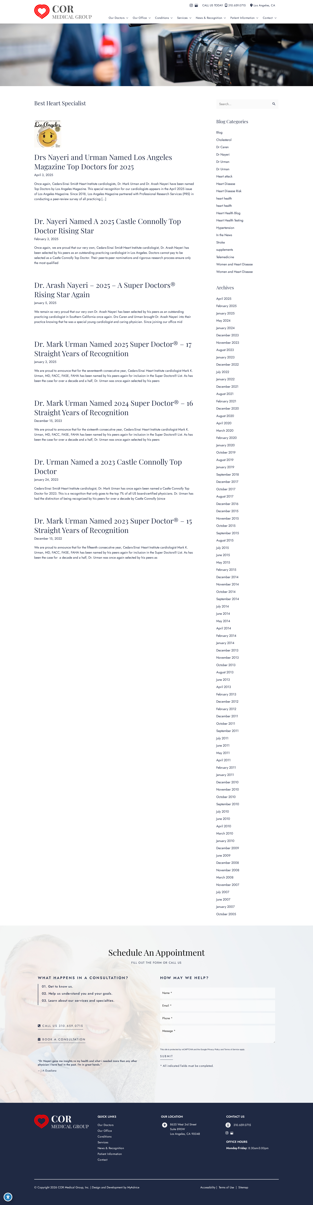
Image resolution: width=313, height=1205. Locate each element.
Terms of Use (226, 1187)
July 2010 (222, 811)
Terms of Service (231, 1049)
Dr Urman (222, 161)
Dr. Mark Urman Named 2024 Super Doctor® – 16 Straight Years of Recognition (113, 407)
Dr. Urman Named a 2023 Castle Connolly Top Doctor (108, 466)
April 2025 (223, 298)
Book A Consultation (63, 1039)
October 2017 (225, 489)
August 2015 (224, 540)
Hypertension (225, 227)
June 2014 (223, 613)
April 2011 (223, 760)
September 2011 (227, 730)
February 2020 (226, 437)
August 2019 (224, 460)
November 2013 (227, 657)
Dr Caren (222, 147)
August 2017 (224, 496)
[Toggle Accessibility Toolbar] (8, 1197)
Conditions (104, 1136)
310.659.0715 (237, 5)
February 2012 (226, 709)
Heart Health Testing (229, 220)
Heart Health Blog (228, 213)
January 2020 (225, 445)
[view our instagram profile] (191, 5)
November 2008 (227, 870)
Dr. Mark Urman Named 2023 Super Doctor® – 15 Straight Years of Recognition (113, 525)
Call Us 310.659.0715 (62, 1026)
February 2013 (226, 694)
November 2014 (227, 584)
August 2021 (224, 393)
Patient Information (110, 1154)
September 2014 (227, 599)
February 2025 (226, 306)
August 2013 (224, 672)
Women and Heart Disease (234, 264)
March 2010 (224, 833)
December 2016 (227, 503)
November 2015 (227, 518)
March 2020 (224, 430)
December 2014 (227, 577)
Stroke (220, 242)
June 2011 (222, 745)
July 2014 (222, 606)
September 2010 (227, 804)
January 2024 (225, 328)
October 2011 (225, 723)
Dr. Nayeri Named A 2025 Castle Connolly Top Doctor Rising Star (107, 225)
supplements (224, 249)
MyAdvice (133, 1187)
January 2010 (225, 840)
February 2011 (226, 767)
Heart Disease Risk (228, 191)
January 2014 (225, 643)
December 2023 (227, 335)
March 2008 (224, 877)
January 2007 (225, 906)
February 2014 (226, 635)
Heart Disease (225, 183)
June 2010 (223, 818)
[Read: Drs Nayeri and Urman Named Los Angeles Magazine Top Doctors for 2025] (47, 133)
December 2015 (227, 511)
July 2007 (222, 892)
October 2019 (225, 452)
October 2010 (226, 797)
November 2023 (227, 342)
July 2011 (222, 738)
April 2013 (223, 687)
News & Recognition (111, 1148)
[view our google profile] (196, 5)
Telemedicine (225, 257)
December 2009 (227, 848)
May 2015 (223, 562)
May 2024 (223, 320)
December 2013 (227, 650)
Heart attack (224, 176)
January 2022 (225, 379)
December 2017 (227, 481)
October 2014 (226, 591)
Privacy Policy (213, 1049)
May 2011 (223, 753)
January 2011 (225, 774)
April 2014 (223, 628)
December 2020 (227, 408)
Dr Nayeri (223, 154)
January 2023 (225, 357)
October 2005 (226, 914)
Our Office (105, 1131)
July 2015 (222, 547)
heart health (224, 198)
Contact (103, 1160)
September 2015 (227, 533)
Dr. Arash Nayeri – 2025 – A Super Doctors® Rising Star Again (104, 289)
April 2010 (223, 826)
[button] (126, 18)
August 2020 (225, 416)
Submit (166, 1056)
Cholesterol (223, 139)
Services (103, 1142)
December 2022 (227, 364)
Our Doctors (105, 1125)
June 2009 (223, 855)
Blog (219, 132)
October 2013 (225, 665)
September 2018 (227, 474)
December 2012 (227, 701)
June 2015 (223, 555)
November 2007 (227, 884)
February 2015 (226, 569)
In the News (224, 235)
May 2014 (223, 621)
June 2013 (223, 679)
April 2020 (223, 423)
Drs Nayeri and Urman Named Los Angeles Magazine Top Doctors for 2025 (103, 161)
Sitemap (242, 1187)
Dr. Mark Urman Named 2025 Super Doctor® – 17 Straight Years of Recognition (112, 348)
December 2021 (227, 386)
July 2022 (222, 372)
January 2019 (225, 467)
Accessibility (207, 1187)
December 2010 (227, 782)
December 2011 (227, 716)
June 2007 (223, 899)
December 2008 (227, 862)
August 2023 (225, 350)
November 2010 (227, 789)
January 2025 (225, 313)
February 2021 (226, 401)
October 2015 (225, 525)
